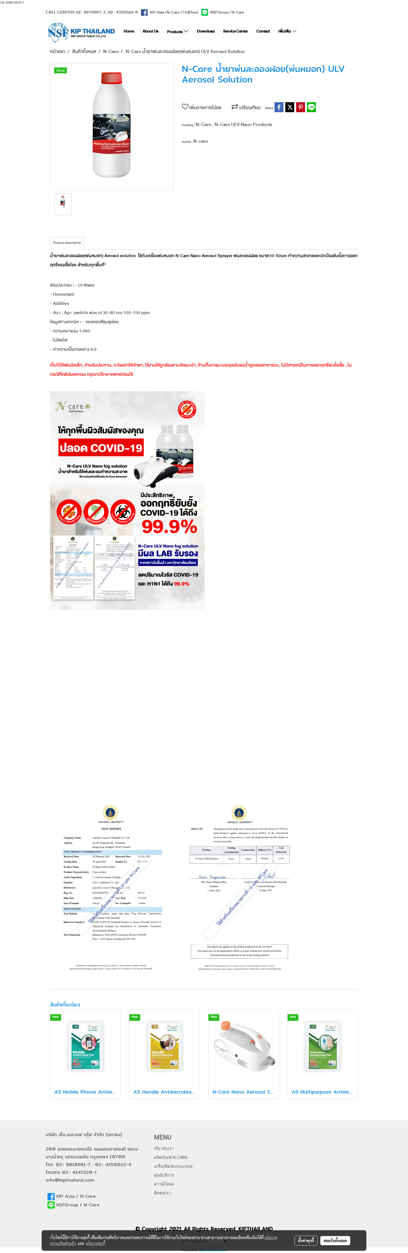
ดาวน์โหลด (164, 1184)
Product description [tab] (67, 243)
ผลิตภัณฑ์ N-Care (171, 1157)
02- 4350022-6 (123, 13)
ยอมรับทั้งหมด (335, 1240)
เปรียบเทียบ (249, 109)
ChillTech (190, 13)
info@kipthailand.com (70, 1180)
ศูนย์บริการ (164, 1175)
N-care (200, 142)
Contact (263, 32)
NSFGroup (219, 13)
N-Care (173, 13)
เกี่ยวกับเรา (164, 1148)
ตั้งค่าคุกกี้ (306, 1240)
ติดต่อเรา (162, 1193)
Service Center (235, 32)
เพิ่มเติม (285, 32)
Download (206, 32)
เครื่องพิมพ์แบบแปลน (173, 1166)
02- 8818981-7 (91, 13)
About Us (150, 32)
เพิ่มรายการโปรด (204, 109)
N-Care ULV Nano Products (243, 126)
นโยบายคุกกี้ (95, 1243)
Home (129, 32)
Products (175, 33)
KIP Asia (157, 13)
